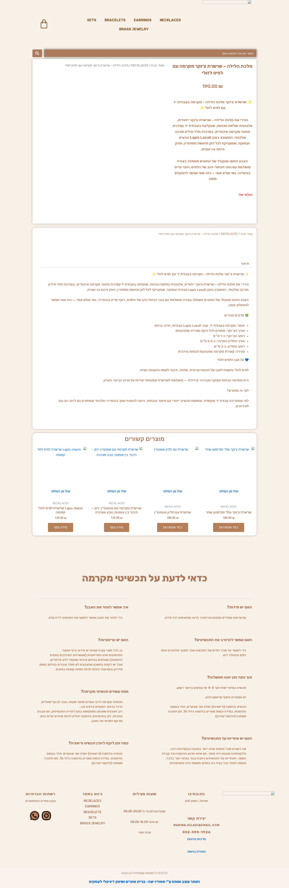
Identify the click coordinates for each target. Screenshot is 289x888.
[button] (206, 610)
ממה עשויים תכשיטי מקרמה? (104, 691)
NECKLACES (170, 20)
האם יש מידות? (239, 607)
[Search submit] (37, 53)
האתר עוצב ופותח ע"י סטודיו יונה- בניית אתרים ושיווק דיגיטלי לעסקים (144, 881)
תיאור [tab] (245, 264)
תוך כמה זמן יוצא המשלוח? (229, 677)
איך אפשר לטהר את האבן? (106, 607)
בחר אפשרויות (228, 527)
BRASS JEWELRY (133, 29)
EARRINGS (143, 20)
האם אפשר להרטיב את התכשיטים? (223, 639)
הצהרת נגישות (196, 851)
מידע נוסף (116, 527)
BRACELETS (115, 20)
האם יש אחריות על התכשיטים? (227, 738)
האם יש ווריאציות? (113, 639)
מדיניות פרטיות (196, 839)
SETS (91, 20)
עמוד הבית (157, 65)
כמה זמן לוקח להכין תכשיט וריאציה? (98, 743)
